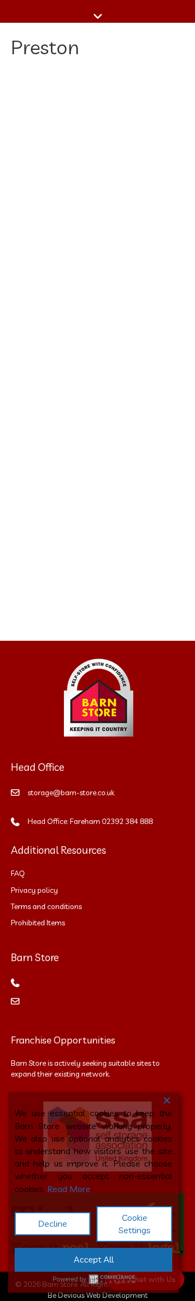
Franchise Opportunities (63, 1040)
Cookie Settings (135, 1223)
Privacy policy (34, 890)
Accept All (94, 1259)
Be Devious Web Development (98, 1295)
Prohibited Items (38, 923)
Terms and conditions (47, 906)
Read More (68, 1188)
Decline (52, 1223)
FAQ (18, 873)
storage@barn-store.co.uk (71, 792)
